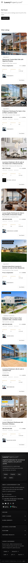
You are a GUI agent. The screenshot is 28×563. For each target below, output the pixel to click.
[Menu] (2, 2)
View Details (21, 80)
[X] (10, 503)
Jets (5, 477)
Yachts (11, 477)
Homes (6, 474)
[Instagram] (8, 503)
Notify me (5, 18)
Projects (13, 474)
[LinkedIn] (3, 503)
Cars (19, 474)
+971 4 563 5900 (7, 494)
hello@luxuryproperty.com (10, 496)
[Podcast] (13, 503)
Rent (24, 561)
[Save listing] (25, 35)
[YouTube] (5, 503)
